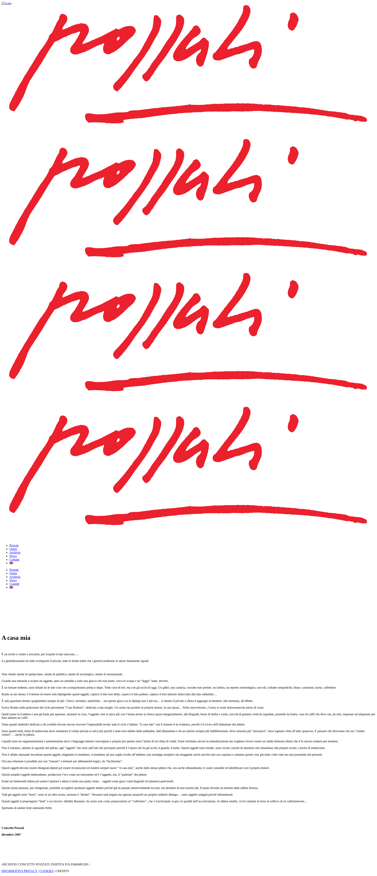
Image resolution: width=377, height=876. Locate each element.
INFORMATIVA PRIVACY (19, 871)
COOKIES (46, 871)
